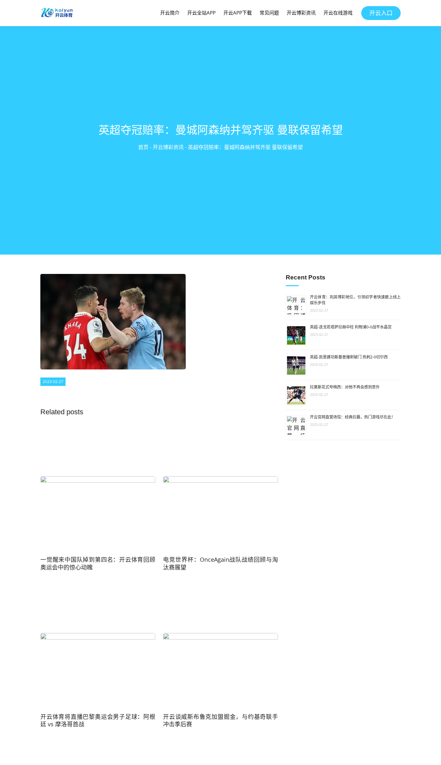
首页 (143, 147)
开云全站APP (201, 12)
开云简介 (169, 12)
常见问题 (269, 12)
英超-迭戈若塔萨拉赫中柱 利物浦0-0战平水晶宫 (351, 327)
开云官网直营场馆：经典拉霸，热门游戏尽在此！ (352, 417)
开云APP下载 (237, 12)
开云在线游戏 (338, 12)
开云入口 (381, 13)
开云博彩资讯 (301, 12)
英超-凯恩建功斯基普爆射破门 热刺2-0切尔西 (349, 357)
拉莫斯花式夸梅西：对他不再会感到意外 (345, 387)
